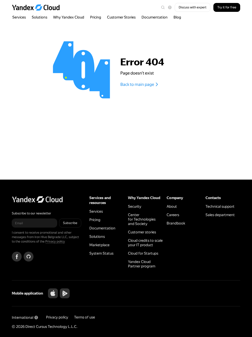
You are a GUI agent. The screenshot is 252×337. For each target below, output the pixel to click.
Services (19, 17)
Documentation (155, 17)
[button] (170, 7)
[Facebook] (17, 257)
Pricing (95, 17)
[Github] (28, 257)
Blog (177, 17)
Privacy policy (55, 241)
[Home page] (38, 7)
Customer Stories (121, 17)
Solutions (39, 17)
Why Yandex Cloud (68, 17)
